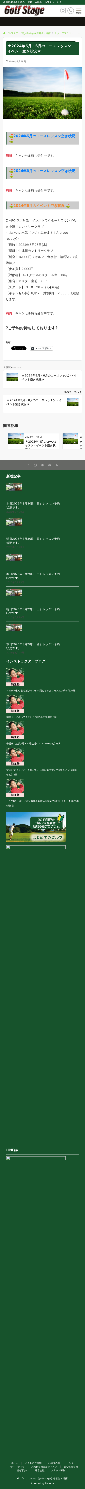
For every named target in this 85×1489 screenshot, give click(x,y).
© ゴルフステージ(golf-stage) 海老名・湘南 (42, 1478)
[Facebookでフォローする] (28, 465)
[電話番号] (70, 10)
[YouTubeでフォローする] (49, 465)
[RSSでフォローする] (57, 465)
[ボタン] (63, 12)
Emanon (50, 1483)
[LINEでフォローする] (42, 465)
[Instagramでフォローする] (35, 465)
